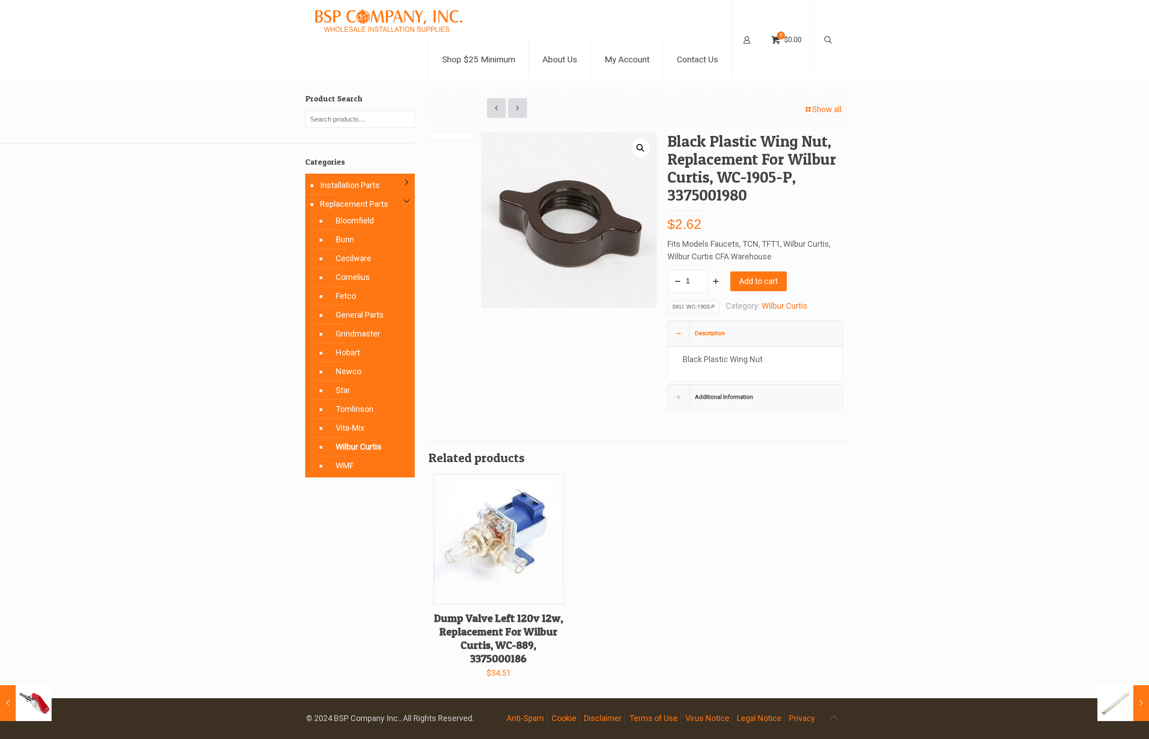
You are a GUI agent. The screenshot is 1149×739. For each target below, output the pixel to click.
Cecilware (353, 258)
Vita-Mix (350, 428)
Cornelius (353, 277)
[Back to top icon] (833, 717)
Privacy (802, 718)
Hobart (348, 352)
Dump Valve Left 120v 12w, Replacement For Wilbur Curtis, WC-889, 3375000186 (498, 638)
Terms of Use (653, 718)
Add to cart (758, 281)
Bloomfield (355, 220)
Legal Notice (759, 718)
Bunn (345, 239)
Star (343, 390)
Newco (348, 371)
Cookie (564, 718)
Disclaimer (603, 718)
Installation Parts (350, 185)
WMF (345, 465)
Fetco (346, 296)
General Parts (360, 314)
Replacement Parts (354, 204)
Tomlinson (354, 409)
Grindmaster (358, 333)
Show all (827, 109)
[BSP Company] (388, 19)
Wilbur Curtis (784, 305)
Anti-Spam (525, 718)
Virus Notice (707, 718)
